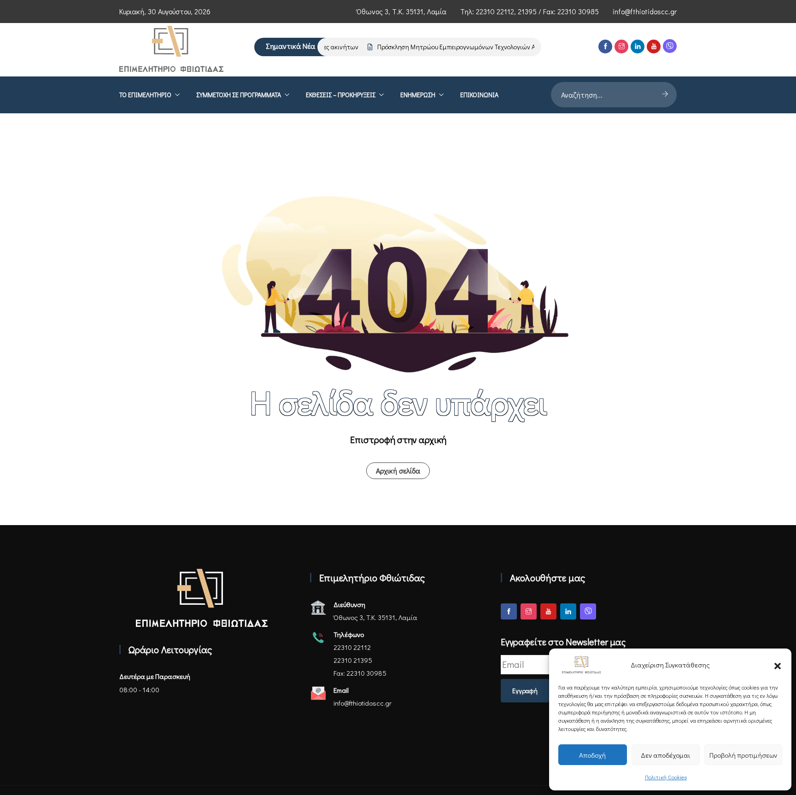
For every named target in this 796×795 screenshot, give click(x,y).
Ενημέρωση (417, 94)
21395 (527, 11)
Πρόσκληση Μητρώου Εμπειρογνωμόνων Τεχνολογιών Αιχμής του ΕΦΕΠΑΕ (473, 46)
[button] (777, 664)
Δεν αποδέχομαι (665, 755)
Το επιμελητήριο (145, 94)
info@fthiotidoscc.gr (645, 11)
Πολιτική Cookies (666, 777)
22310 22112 (495, 11)
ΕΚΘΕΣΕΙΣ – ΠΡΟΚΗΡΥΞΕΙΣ (340, 94)
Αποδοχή (592, 755)
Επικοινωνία (479, 94)
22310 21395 (353, 660)
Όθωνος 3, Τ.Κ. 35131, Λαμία (401, 11)
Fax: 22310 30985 (360, 673)
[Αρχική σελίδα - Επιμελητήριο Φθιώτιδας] (201, 598)
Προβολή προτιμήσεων (743, 755)
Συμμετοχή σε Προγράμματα (238, 94)
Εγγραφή (525, 690)
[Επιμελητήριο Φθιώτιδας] (171, 49)
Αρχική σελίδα (398, 470)
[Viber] (670, 46)
